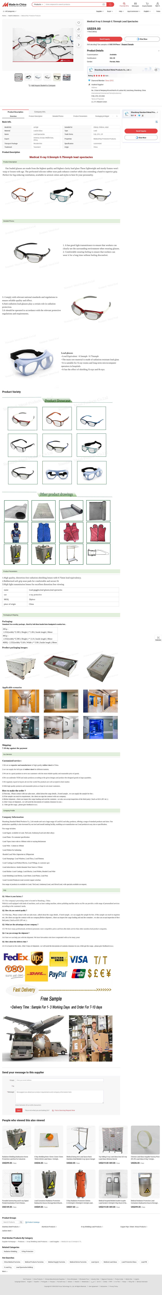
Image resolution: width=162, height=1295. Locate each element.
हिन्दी (110, 1281)
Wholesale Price (84, 1279)
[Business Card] (157, 121)
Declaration (103, 1286)
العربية (93, 1281)
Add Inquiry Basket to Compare (43, 85)
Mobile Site (129, 1279)
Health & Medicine (13, 15)
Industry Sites (95, 1279)
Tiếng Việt (131, 1281)
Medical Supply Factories (56, 1262)
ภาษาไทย (117, 1281)
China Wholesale (72, 1279)
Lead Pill (144, 1262)
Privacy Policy (114, 1286)
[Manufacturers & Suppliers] (14, 4)
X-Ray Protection (27, 1251)
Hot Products (27, 1279)
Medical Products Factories (34, 1262)
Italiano (70, 1281)
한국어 (99, 1281)
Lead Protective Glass (129, 1262)
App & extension (132, 11)
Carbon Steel (6, 1231)
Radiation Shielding (10, 1251)
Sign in (157, 6)
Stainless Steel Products (10, 1227)
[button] (113, 116)
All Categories (10, 11)
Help (120, 11)
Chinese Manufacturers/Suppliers (55, 1279)
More (4, 1271)
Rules (158, 11)
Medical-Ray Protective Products (31, 15)
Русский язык (61, 1281)
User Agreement (93, 1286)
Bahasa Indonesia (142, 1281)
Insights (136, 1279)
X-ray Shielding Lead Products (91, 1227)
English (29, 1281)
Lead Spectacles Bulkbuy (24, 1267)
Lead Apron (95, 1262)
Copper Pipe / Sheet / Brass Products (133, 1227)
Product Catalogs (33, 1222)
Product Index (119, 1279)
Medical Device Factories (78, 1262)
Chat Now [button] (143, 39)
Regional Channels (107, 1279)
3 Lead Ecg (7, 1267)
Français (52, 1281)
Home (4, 15)
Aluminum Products (48, 1227)
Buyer (109, 11)
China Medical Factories (12, 1262)
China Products (38, 1279)
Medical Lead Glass (110, 1262)
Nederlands (85, 1281)
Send (19, 1110)
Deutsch (77, 1281)
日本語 (105, 1281)
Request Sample (128, 44)
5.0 (132, 115)
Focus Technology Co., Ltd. (67, 1286)
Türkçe (124, 1281)
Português (44, 1281)
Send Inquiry (105, 39)
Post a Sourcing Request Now (63, 1110)
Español (36, 1281)
